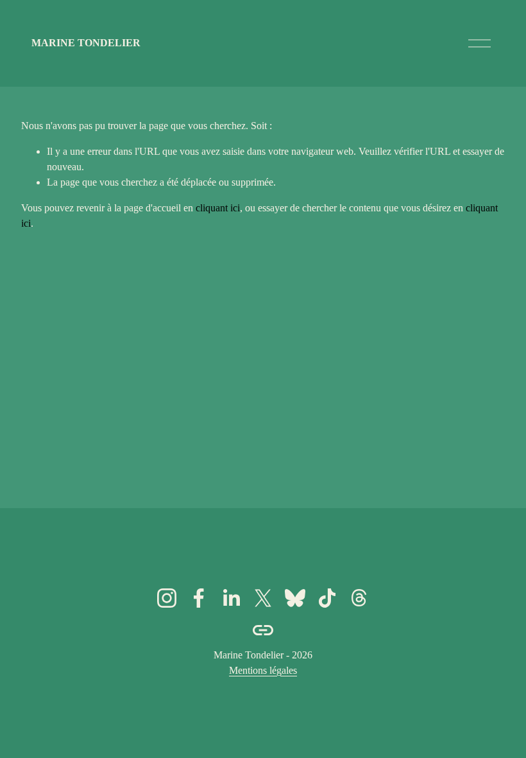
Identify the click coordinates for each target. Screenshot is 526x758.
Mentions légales (263, 670)
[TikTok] (327, 598)
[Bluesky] (295, 598)
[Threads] (359, 598)
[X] (263, 598)
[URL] (263, 630)
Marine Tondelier (85, 42)
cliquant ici (218, 207)
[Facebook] (199, 598)
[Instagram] (167, 598)
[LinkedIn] (231, 598)
